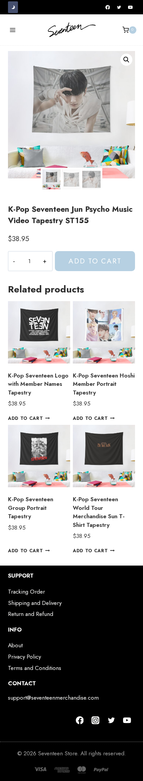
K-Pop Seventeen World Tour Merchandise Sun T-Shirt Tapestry (99, 512)
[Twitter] (119, 7)
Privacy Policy (24, 657)
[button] (126, 60)
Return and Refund (30, 614)
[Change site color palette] (13, 7)
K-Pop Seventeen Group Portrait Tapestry (30, 507)
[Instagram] (95, 720)
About (15, 645)
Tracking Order (26, 592)
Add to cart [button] (25, 418)
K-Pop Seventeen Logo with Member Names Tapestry (38, 384)
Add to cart (95, 261)
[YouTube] (130, 7)
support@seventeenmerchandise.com (53, 698)
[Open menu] (13, 30)
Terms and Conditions (34, 668)
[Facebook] (107, 7)
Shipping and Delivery (35, 603)
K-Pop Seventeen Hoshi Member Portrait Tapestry (104, 384)
